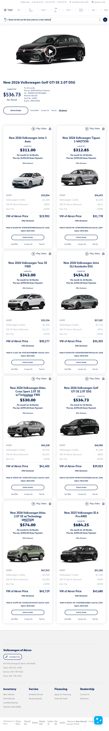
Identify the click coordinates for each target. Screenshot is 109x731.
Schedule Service (36, 694)
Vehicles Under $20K (12, 707)
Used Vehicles (9, 698)
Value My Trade (60, 698)
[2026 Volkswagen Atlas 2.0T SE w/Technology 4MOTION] (27, 552)
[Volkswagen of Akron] (11, 9)
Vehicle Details (15, 110)
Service (33, 689)
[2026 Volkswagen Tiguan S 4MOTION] (81, 177)
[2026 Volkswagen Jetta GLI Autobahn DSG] (81, 302)
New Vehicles (8, 694)
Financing (60, 689)
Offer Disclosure (28, 163)
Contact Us (14, 656)
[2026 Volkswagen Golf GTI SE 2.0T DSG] (81, 427)
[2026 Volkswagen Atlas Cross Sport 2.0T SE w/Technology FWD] (27, 427)
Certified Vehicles (10, 702)
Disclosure (63, 110)
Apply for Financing (62, 694)
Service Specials (35, 698)
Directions (84, 698)
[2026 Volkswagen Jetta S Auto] (27, 177)
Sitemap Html (42, 722)
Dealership (87, 689)
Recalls (62, 722)
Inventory (9, 689)
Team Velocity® (81, 721)
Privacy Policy (18, 722)
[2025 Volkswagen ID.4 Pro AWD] (81, 552)
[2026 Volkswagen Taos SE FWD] (27, 302)
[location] (70, 2)
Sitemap (35, 722)
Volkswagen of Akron (8, 722)
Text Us (41, 244)
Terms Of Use (27, 722)
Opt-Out (56, 722)
